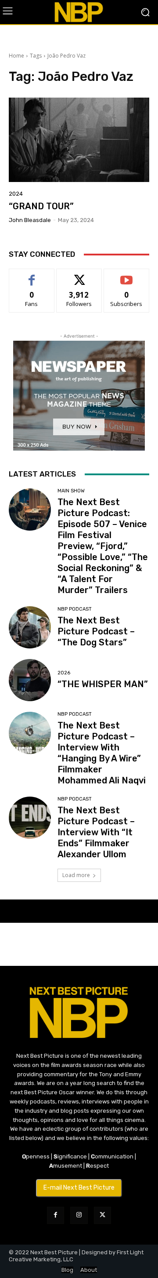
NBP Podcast (74, 609)
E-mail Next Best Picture (79, 1187)
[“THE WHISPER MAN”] (30, 680)
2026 (63, 672)
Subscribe (126, 275)
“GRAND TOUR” (41, 206)
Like (32, 275)
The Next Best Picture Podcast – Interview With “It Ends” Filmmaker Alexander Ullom (96, 832)
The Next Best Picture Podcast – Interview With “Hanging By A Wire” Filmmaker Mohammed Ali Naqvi (101, 753)
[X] (102, 1215)
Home (16, 55)
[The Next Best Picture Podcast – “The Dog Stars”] (30, 627)
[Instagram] (78, 1215)
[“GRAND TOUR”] (79, 140)
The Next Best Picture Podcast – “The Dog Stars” (96, 631)
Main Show (71, 490)
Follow (79, 275)
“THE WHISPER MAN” (102, 684)
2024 (16, 194)
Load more (76, 875)
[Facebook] (55, 1215)
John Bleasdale (30, 220)
